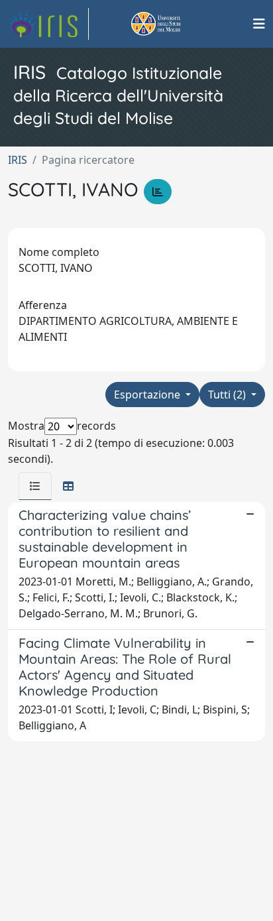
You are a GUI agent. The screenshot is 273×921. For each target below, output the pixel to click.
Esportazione (148, 394)
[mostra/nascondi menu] (259, 24)
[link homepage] (48, 24)
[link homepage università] (171, 24)
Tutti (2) (228, 394)
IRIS (17, 160)
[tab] (35, 486)
